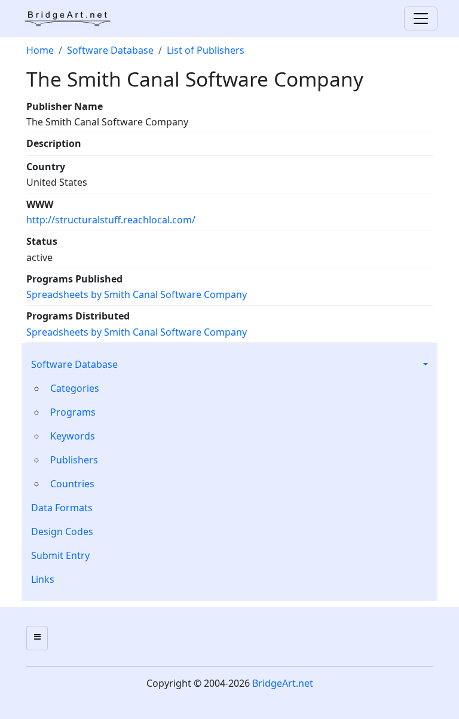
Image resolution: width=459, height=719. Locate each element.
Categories (74, 388)
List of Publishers (205, 50)
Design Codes (62, 531)
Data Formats (62, 507)
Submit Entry (60, 555)
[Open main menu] (37, 638)
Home (40, 50)
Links (42, 579)
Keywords (72, 436)
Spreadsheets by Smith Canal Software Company (136, 294)
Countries (72, 483)
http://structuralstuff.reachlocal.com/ (110, 219)
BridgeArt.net (282, 683)
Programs (73, 412)
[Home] (72, 18)
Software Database (74, 364)
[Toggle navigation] (420, 18)
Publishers (74, 459)
